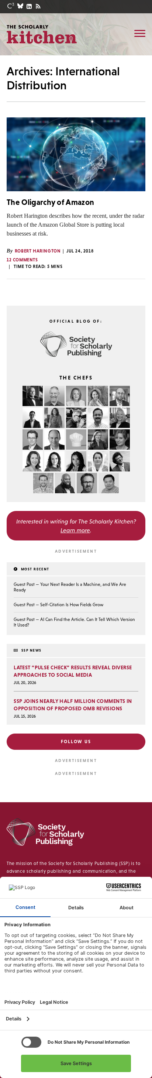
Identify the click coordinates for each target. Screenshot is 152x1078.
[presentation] (76, 154)
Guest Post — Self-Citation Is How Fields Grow (58, 604)
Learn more (75, 530)
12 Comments (22, 259)
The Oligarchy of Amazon (50, 202)
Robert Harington (38, 251)
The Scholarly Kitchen (42, 34)
